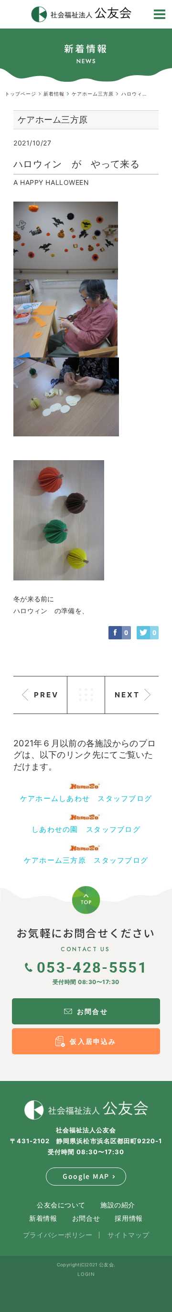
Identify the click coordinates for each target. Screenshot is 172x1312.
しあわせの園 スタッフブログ (86, 829)
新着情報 (43, 1218)
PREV (46, 694)
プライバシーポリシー (58, 1235)
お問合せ (86, 1218)
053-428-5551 (92, 967)
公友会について (61, 1205)
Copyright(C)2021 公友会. (86, 1264)
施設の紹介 (117, 1205)
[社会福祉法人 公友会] (86, 1110)
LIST (86, 695)
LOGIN (86, 1274)
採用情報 (128, 1218)
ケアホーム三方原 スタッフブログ (86, 860)
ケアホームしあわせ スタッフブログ (86, 798)
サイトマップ (128, 1235)
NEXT (127, 694)
